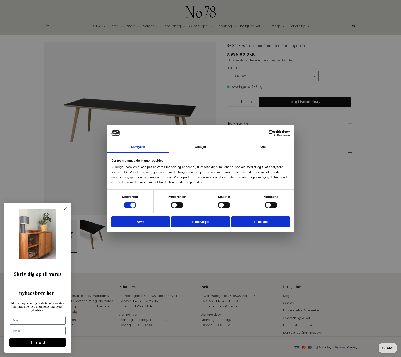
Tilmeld (37, 342)
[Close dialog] (65, 208)
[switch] (177, 205)
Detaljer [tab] (200, 147)
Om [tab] (263, 147)
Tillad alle (261, 222)
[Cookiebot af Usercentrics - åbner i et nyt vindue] (271, 133)
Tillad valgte (200, 222)
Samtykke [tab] (138, 147)
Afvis (140, 222)
